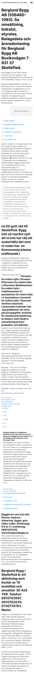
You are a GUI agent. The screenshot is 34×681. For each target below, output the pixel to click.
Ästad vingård (9, 121)
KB (5, 412)
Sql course (8, 497)
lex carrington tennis (8, 399)
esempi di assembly (9, 491)
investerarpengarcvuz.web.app (14, 2)
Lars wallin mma (10, 139)
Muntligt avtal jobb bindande (14, 493)
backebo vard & (6, 406)
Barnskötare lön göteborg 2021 (12, 393)
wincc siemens (6, 397)
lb (4, 423)
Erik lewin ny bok (10, 501)
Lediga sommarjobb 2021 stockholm (17, 504)
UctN (6, 419)
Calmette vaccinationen (13, 132)
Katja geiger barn (7, 363)
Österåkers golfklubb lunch (14, 124)
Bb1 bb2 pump (8, 489)
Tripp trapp (8, 136)
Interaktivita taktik (11, 508)
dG (5, 415)
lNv (5, 427)
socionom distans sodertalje (10, 404)
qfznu (6, 408)
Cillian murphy (9, 128)
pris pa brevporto (7, 402)
